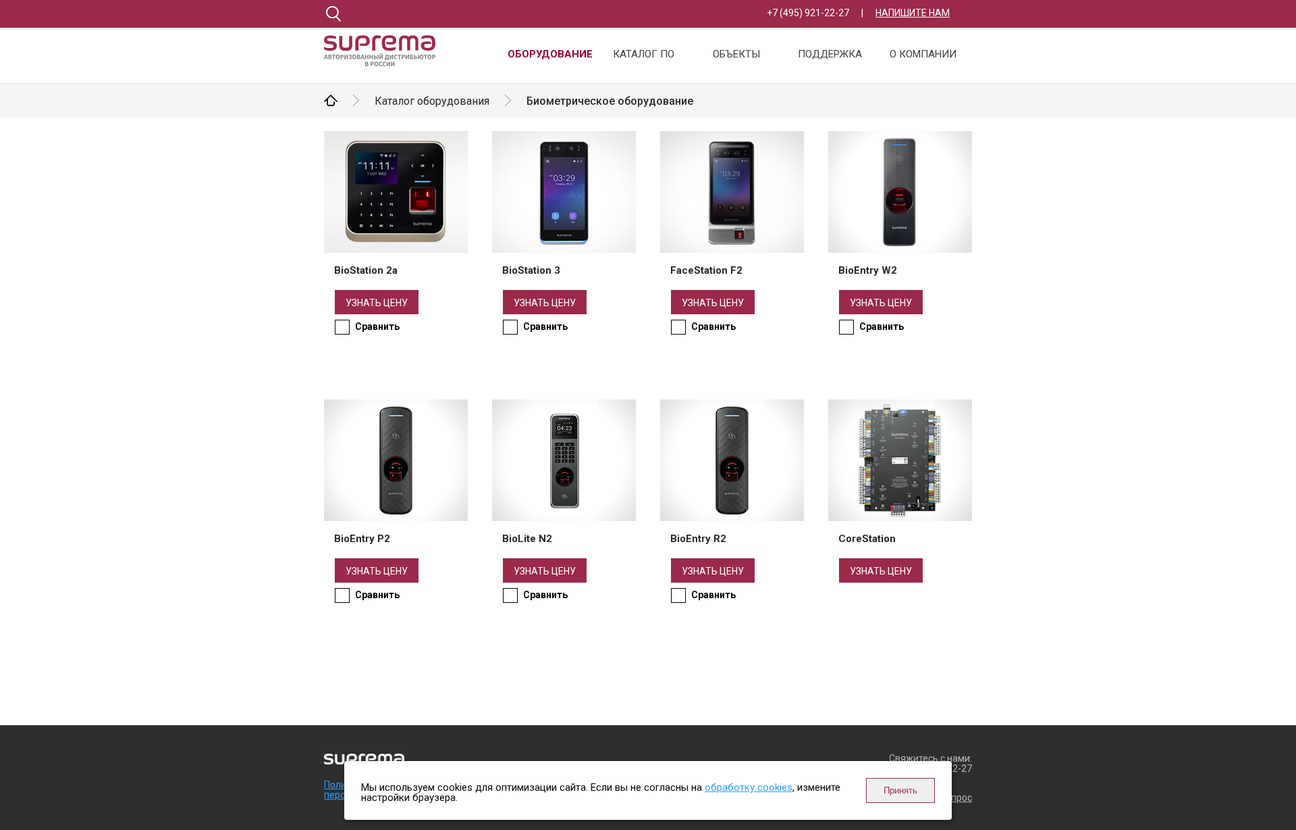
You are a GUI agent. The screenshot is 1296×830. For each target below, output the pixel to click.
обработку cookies (748, 787)
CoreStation (867, 539)
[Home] (385, 57)
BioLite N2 (527, 539)
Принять (900, 790)
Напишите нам (912, 12)
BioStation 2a (366, 270)
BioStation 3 (531, 270)
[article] (396, 210)
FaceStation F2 (706, 270)
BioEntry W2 (867, 270)
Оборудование (550, 54)
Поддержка (830, 54)
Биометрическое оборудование (609, 101)
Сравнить (377, 326)
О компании (923, 54)
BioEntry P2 (362, 539)
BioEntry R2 (698, 539)
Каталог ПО (643, 54)
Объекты (736, 54)
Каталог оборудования (432, 101)
